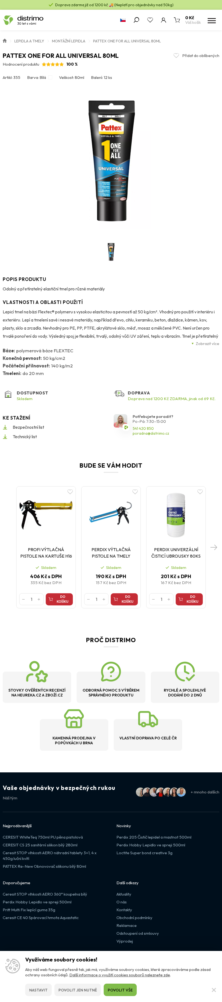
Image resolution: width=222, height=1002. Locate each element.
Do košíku (62, 599)
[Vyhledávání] (136, 20)
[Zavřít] (214, 990)
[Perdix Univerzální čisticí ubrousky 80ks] (176, 515)
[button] (214, 547)
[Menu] (211, 20)
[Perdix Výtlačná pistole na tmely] (111, 515)
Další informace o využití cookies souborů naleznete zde (119, 974)
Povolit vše (120, 990)
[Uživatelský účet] (163, 20)
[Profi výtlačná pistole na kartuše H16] (46, 515)
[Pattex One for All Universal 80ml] (111, 161)
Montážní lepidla (68, 41)
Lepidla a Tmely (29, 41)
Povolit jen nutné (77, 990)
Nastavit (38, 990)
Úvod (4, 40)
